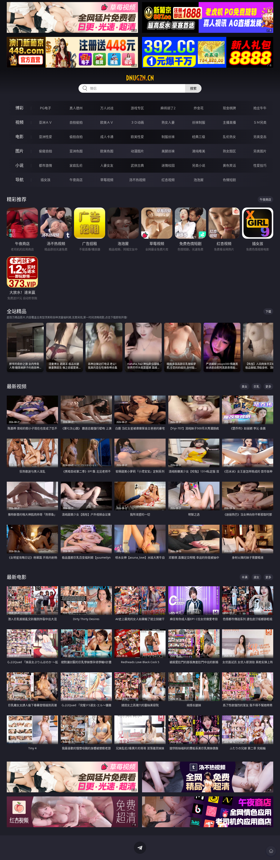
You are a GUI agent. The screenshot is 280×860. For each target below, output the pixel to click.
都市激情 (45, 165)
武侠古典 (137, 165)
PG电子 (45, 108)
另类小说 (198, 165)
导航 (19, 179)
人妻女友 (106, 165)
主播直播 (229, 122)
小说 (19, 165)
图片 (19, 151)
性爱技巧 (259, 165)
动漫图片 (137, 151)
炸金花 (199, 108)
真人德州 (76, 108)
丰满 (244, 577)
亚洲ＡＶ (45, 122)
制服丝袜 (168, 137)
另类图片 (259, 151)
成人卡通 (106, 137)
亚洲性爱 (45, 137)
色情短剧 (229, 180)
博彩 (19, 108)
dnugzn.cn (140, 78)
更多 (268, 386)
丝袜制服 (198, 122)
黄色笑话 (229, 165)
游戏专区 (137, 108)
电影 (19, 136)
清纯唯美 (198, 151)
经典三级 (198, 137)
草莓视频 (106, 180)
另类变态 (259, 137)
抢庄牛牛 (259, 108)
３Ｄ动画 (137, 122)
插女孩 (45, 180)
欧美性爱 (137, 137)
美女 (244, 386)
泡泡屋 (199, 180)
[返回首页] (271, 851)
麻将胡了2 (167, 108)
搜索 (193, 88)
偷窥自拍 (45, 151)
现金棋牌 (229, 108)
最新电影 (16, 577)
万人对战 (106, 108)
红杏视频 (168, 180)
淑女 (256, 577)
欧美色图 (106, 151)
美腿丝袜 (168, 151)
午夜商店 (76, 180)
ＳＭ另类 (259, 122)
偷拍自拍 (76, 137)
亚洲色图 (76, 151)
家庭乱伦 (76, 165)
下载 (268, 311)
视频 (19, 122)
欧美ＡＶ (106, 122)
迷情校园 (168, 165)
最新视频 (16, 386)
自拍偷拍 (76, 122)
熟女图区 (229, 151)
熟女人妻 (168, 122)
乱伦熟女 (229, 137)
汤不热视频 (137, 180)
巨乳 (256, 386)
